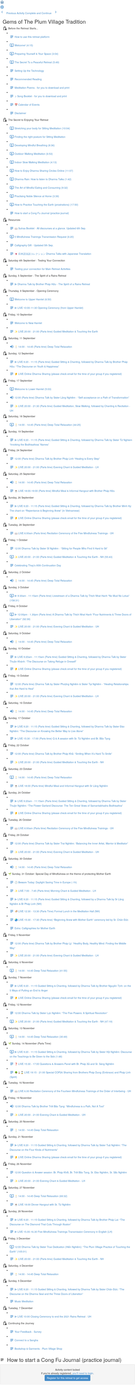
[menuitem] (2, 8)
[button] (2, 3)
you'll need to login (82, 1373)
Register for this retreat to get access (67, 1378)
